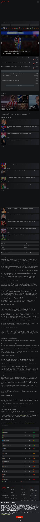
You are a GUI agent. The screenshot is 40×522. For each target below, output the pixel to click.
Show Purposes (19, 520)
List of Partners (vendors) (5, 514)
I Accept (19, 517)
